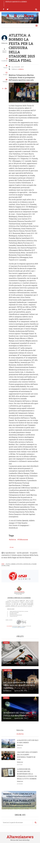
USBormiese (23, 540)
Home (2, 564)
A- (3, 88)
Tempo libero (7, 670)
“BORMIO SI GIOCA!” (12, 660)
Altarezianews (20, 836)
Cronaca (6, 643)
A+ (6, 88)
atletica (13, 540)
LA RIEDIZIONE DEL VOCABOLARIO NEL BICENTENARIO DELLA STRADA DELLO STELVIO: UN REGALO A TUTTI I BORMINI (27, 774)
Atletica (22, 69)
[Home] (20, 16)
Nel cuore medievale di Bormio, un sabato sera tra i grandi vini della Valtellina (19, 685)
